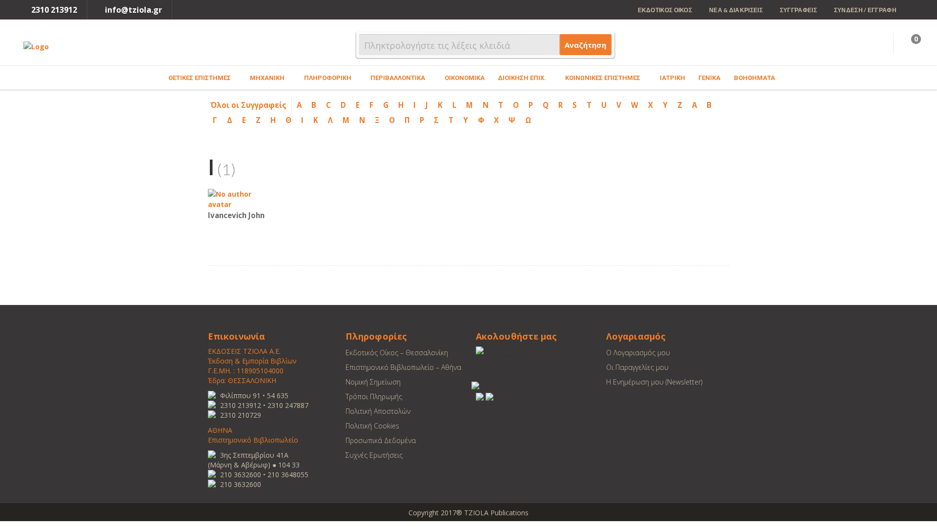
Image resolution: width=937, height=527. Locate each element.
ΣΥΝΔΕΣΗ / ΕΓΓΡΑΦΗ (865, 10)
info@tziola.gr (133, 9)
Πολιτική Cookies (372, 425)
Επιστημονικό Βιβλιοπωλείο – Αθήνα (403, 367)
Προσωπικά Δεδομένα (381, 440)
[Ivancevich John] (237, 198)
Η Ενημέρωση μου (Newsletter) (654, 381)
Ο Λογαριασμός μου (638, 352)
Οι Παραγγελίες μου (637, 367)
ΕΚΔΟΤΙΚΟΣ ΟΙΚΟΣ (665, 10)
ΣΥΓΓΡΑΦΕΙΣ (798, 10)
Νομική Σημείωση (373, 381)
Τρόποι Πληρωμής (374, 396)
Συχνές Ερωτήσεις (374, 455)
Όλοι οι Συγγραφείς (248, 105)
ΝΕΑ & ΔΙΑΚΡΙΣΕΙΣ (736, 10)
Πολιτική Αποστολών (378, 411)
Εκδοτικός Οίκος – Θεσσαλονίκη (397, 352)
